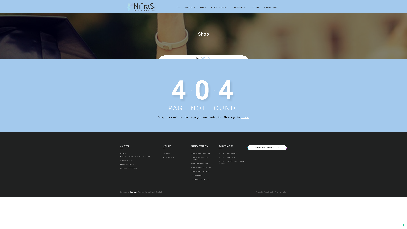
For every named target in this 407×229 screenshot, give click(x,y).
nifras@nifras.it (127, 160)
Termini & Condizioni (264, 192)
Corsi (202, 7)
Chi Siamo (189, 7)
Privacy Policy (281, 192)
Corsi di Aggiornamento (199, 179)
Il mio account (270, 7)
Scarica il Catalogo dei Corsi (267, 148)
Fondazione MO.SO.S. (227, 157)
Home (178, 7)
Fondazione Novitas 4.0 (227, 153)
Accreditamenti (168, 157)
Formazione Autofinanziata (201, 167)
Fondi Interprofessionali (199, 164)
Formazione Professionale (200, 153)
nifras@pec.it (131, 164)
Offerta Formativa (218, 7)
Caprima (133, 192)
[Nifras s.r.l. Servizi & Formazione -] (141, 7)
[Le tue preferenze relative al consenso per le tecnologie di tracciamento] (403, 225)
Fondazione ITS (239, 7)
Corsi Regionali (196, 175)
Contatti (255, 7)
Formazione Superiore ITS (200, 171)
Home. (245, 117)
